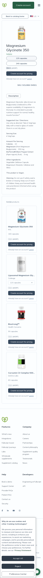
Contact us (6, 499)
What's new (7, 434)
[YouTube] (14, 510)
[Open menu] (39, 5)
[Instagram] (19, 510)
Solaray (9, 54)
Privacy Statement (23, 550)
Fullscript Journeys (9, 447)
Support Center (8, 486)
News (25, 463)
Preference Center (18, 574)
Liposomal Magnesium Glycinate (23, 275)
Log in (29, 79)
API (24, 486)
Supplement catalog (10, 463)
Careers (26, 438)
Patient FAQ (6, 495)
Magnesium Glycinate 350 (20, 226)
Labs (4, 451)
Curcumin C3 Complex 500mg (22, 373)
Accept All (18, 558)
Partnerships (28, 443)
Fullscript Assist (8, 443)
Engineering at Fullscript (32, 482)
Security (5, 503)
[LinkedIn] (8, 510)
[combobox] (34, 16)
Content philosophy (30, 447)
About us (26, 434)
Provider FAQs (7, 490)
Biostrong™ (13, 324)
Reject (18, 566)
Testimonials (27, 458)
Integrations (6, 438)
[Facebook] (2, 510)
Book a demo (7, 482)
